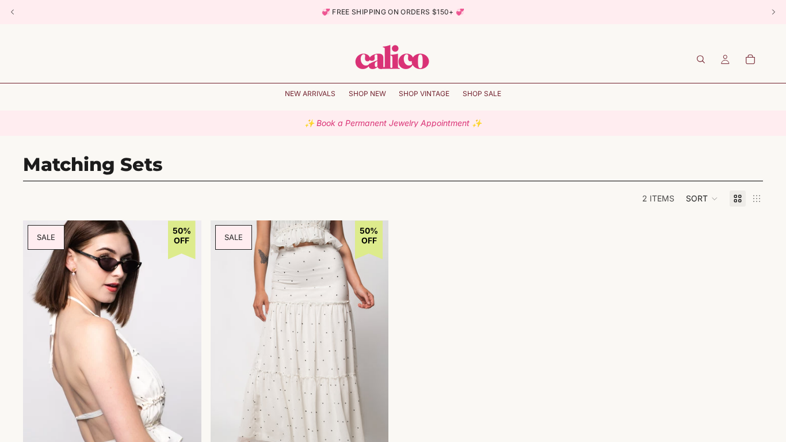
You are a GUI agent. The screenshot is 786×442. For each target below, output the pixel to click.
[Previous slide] (40, 354)
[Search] (700, 59)
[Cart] (750, 59)
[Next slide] (184, 354)
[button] (702, 198)
